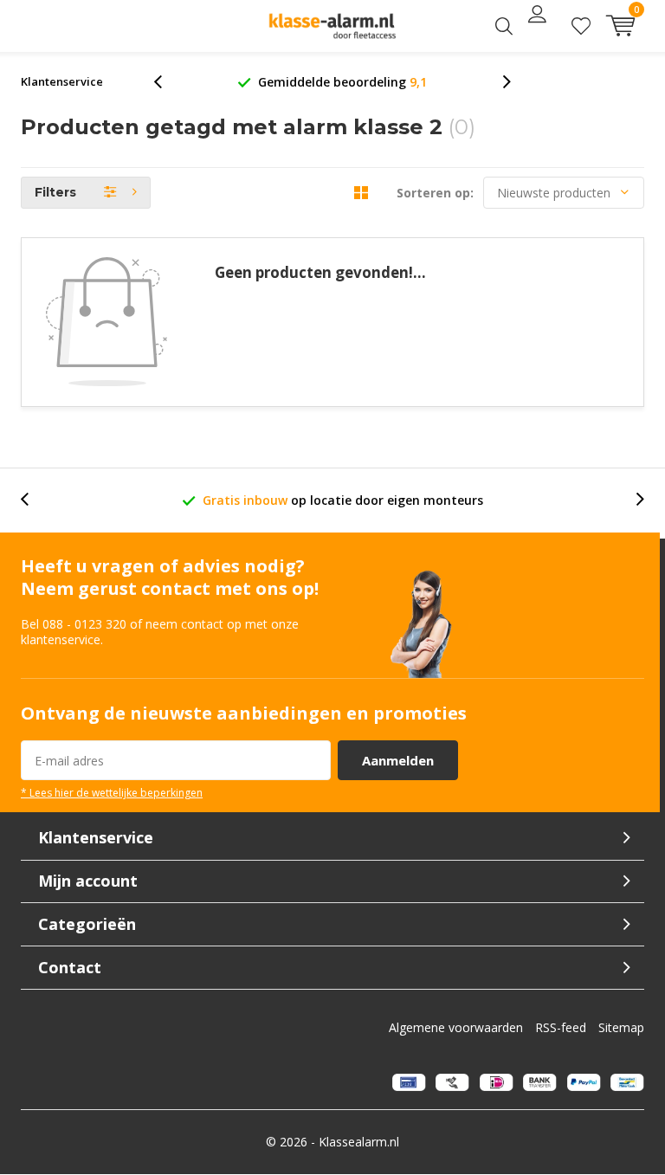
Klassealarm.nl (359, 1141)
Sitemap (621, 1027)
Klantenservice (62, 81)
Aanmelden (398, 760)
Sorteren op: (435, 192)
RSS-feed (560, 1027)
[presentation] (167, 82)
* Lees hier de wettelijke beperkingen (112, 792)
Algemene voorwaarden (456, 1027)
